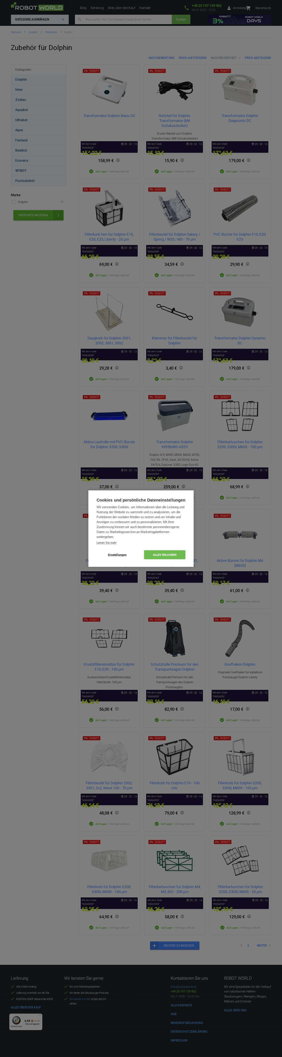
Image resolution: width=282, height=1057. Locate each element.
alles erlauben (165, 554)
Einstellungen (117, 554)
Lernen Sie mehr (106, 542)
